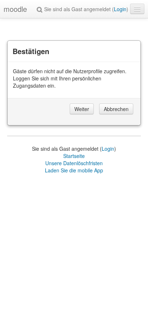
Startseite (74, 155)
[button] (41, 9)
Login (120, 9)
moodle (15, 9)
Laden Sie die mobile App (74, 170)
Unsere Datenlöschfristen (74, 163)
